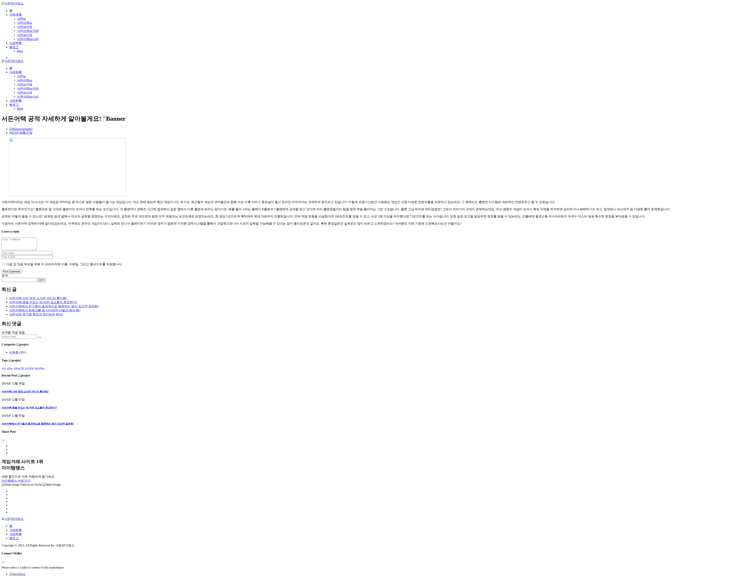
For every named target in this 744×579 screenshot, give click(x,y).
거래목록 (15, 14)
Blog (20, 51)
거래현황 (15, 43)
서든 (4, 368)
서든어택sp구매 (27, 31)
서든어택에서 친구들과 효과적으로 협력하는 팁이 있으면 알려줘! (54, 306)
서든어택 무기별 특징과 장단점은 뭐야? (36, 314)
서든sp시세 (24, 35)
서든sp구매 (24, 26)
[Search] (39, 337)
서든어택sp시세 (27, 39)
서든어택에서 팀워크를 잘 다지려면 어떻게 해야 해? (44, 310)
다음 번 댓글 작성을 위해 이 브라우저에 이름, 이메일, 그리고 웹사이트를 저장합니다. (64, 264)
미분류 (14, 352)
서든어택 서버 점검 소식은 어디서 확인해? (38, 298)
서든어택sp (24, 22)
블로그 (14, 47)
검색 (5, 275)
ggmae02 (27, 129)
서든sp (21, 18)
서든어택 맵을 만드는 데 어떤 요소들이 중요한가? (43, 302)
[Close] (3, 440)
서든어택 (29, 368)
